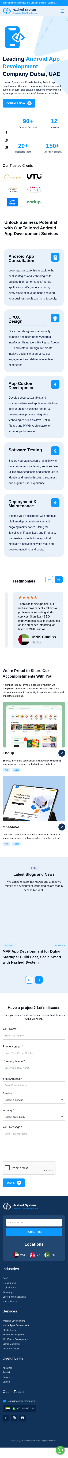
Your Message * (12, 1127)
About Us (7, 1368)
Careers (6, 1381)
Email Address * (12, 1078)
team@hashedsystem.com (21, 1401)
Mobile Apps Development (16, 1325)
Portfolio (7, 1372)
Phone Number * (13, 1046)
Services (7, 1377)
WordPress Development (15, 1339)
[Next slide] (59, 579)
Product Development (13, 1334)
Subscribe (34, 1231)
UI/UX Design (9, 1330)
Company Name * (14, 1061)
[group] (34, 931)
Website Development (14, 1320)
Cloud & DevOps (11, 1348)
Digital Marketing (11, 1344)
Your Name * (10, 1029)
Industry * (8, 1110)
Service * (8, 1093)
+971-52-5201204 (25, 1408)
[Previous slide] (49, 579)
